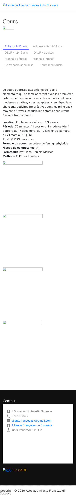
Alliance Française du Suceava (31, 425)
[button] (16, 46)
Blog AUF (19, 470)
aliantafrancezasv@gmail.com (31, 420)
